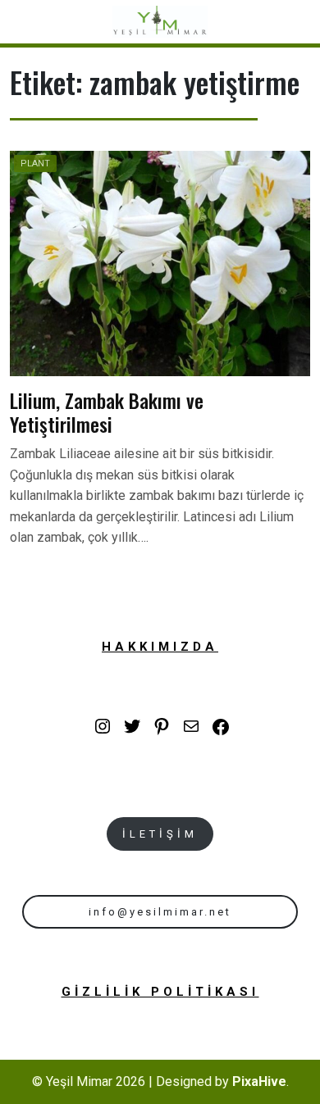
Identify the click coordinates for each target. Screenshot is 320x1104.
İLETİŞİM (160, 834)
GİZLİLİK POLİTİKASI (160, 991)
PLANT (35, 163)
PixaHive (259, 1081)
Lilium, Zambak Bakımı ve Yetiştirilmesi (106, 412)
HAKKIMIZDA (160, 646)
